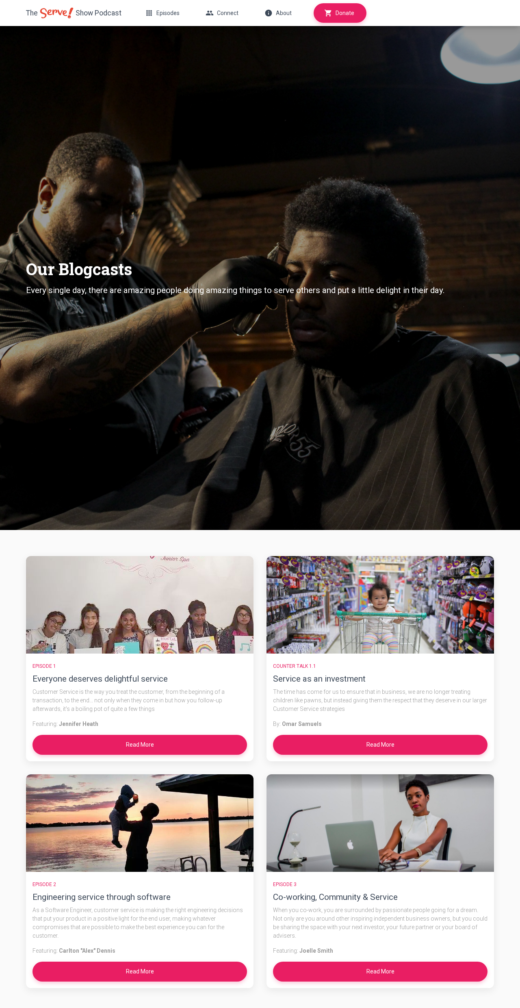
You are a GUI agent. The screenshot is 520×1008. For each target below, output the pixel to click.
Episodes (168, 13)
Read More (140, 744)
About (284, 13)
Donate (345, 13)
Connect (227, 13)
